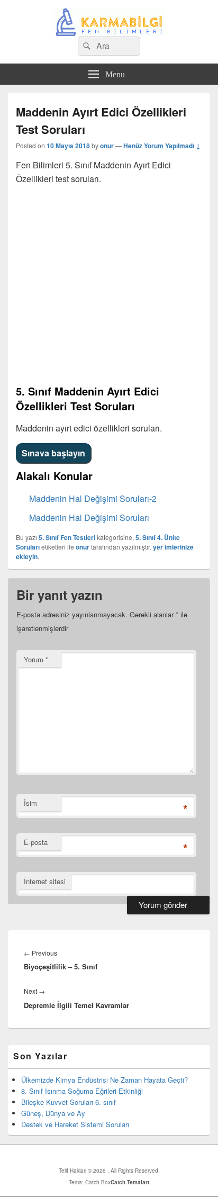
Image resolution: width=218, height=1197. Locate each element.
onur (107, 145)
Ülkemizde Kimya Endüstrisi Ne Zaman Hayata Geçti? (104, 1080)
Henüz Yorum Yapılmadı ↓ (162, 145)
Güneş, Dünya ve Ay (53, 1113)
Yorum (36, 659)
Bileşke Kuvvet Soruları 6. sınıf (68, 1102)
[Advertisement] (109, 285)
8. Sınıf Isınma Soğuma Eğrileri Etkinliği (82, 1091)
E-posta (36, 842)
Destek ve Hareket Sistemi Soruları (75, 1124)
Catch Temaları (130, 1182)
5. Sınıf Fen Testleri (67, 537)
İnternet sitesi (45, 881)
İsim (30, 803)
